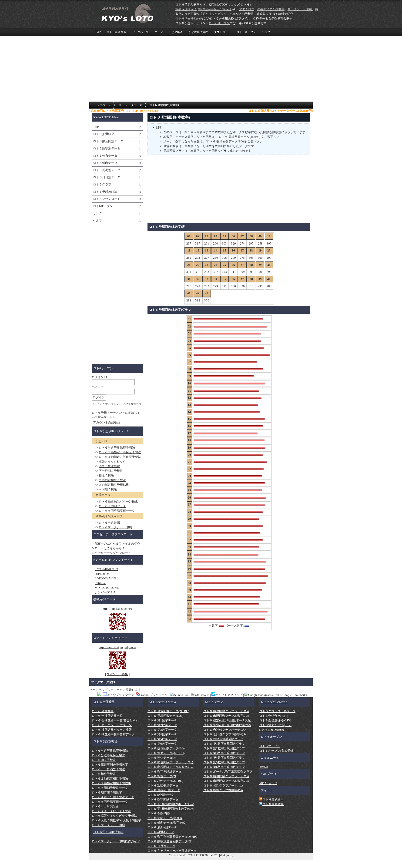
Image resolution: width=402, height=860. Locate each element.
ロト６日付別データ (106, 177)
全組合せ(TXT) (273, 716)
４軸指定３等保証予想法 (120, 457)
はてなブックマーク (120, 695)
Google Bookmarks (294, 695)
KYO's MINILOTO (106, 569)
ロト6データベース (130, 105)
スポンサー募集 (117, 674)
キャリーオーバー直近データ (172, 850)
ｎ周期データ (112, 506)
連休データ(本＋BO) (165, 753)
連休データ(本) (162, 757)
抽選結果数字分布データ (113, 734)
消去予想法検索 (109, 466)
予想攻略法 (176, 32)
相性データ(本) (162, 776)
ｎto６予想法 (105, 806)
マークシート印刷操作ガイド (116, 841)
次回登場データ (162, 785)
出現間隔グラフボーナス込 (226, 776)
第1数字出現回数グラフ (224, 743)
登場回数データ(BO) (165, 748)
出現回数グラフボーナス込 (226, 711)
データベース (140, 32)
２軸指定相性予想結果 (114, 484)
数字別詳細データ (164, 771)
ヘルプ (266, 32)
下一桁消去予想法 (111, 471)
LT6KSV (100, 583)
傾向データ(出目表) (165, 818)
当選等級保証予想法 (117, 447)
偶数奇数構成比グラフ (223, 739)
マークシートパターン (112, 725)
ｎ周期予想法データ (110, 788)
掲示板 (263, 767)
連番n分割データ (163, 790)
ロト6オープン (103, 206)
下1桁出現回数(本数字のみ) (170, 808)
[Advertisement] (201, 69)
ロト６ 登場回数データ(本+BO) (239, 137)
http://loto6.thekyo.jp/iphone (117, 647)
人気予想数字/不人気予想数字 (116, 820)
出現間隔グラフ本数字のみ (226, 781)
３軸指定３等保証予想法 (120, 452)
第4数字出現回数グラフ (224, 757)
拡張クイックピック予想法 (114, 815)
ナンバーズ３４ (105, 592)
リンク (97, 213)
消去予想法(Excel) (275, 725)
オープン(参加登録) (276, 750)
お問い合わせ (268, 783)
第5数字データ (162, 739)
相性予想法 (106, 475)
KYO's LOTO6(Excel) (272, 729)
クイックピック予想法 (111, 811)
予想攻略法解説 (198, 32)
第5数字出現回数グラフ (224, 762)
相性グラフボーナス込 (223, 785)
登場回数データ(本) (165, 716)
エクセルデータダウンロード (111, 553)
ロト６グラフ (102, 184)
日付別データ (161, 846)
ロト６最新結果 (273, 799)
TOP (98, 31)
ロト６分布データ (105, 155)
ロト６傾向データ (105, 163)
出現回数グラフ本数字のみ (226, 716)
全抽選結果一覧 (107, 716)
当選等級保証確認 (108, 755)
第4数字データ (162, 734)
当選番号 (103, 702)
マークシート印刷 (300, 9)
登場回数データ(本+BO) (168, 711)
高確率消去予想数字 (271, 9)
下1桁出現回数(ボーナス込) (170, 804)
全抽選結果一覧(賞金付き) (114, 720)
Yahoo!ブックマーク (154, 695)
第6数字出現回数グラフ (224, 767)
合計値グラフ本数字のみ (224, 734)
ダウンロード (222, 32)
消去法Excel (188, 18)
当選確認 (109, 522)
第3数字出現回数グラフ (224, 753)
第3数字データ (162, 729)
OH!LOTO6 (102, 574)
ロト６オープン (246, 32)
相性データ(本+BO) (165, 781)
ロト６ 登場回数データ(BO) (225, 141)
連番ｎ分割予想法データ (113, 797)
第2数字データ (162, 725)
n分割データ (160, 795)
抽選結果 (103, 134)
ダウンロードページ (277, 711)
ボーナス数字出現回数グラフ (227, 771)
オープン (219, 23)
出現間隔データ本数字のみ (170, 767)
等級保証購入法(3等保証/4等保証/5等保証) (203, 9)
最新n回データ (162, 827)
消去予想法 (246, 9)
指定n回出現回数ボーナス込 (227, 720)
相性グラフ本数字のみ (223, 790)
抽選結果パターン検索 (118, 501)
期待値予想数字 (107, 792)
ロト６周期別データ (106, 170)
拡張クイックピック (213, 14)
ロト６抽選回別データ (108, 141)
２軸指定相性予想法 (112, 480)
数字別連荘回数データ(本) (169, 841)
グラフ (158, 32)
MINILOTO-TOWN (107, 587)
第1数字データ (162, 720)
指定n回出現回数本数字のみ (227, 725)
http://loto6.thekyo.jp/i (117, 608)
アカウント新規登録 (106, 422)
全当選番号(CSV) (275, 720)
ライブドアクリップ (228, 695)
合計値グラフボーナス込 (224, 729)
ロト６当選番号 (116, 32)
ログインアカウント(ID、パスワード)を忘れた (117, 403)
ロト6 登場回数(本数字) (164, 105)
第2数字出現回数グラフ (224, 748)
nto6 (233, 14)
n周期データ (160, 832)
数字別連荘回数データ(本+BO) (172, 836)
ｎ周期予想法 (108, 489)
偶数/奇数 (158, 813)
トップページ (102, 105)
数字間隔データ (162, 799)
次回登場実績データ (117, 511)
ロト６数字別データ (106, 148)
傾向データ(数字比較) (166, 822)
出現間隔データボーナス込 (170, 762)
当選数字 (103, 711)
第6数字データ (162, 743)
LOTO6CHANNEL (106, 578)
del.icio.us (202, 695)
